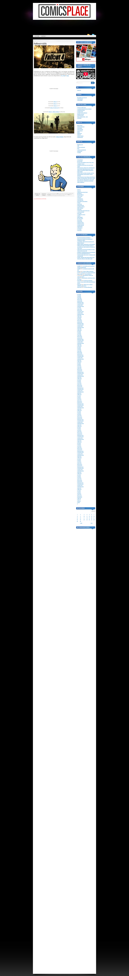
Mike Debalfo (80, 171)
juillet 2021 (79, 361)
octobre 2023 (80, 326)
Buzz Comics (79, 125)
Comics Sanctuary (80, 126)
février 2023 (79, 336)
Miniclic (78, 271)
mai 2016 (79, 413)
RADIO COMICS (80, 136)
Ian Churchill (79, 161)
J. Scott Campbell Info (81, 150)
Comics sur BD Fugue (81, 107)
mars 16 (78, 499)
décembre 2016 (80, 403)
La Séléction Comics (81, 214)
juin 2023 (79, 331)
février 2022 (79, 352)
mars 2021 (79, 367)
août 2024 (79, 315)
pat (78, 272)
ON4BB (78, 266)
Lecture (78, 215)
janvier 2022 (79, 353)
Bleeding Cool (80, 144)
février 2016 (79, 417)
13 (91, 516)
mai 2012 (79, 476)
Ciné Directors (80, 99)
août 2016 (79, 409)
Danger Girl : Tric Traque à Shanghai (88, 272)
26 (89, 519)
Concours (79, 197)
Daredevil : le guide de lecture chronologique (86, 252)
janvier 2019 (79, 370)
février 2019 (79, 369)
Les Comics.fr (80, 130)
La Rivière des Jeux (81, 110)
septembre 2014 (80, 439)
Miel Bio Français (80, 114)
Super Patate (80, 274)
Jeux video (49, 194)
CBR (78, 146)
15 (77, 517)
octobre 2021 (80, 357)
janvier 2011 (79, 497)
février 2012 (79, 480)
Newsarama (79, 151)
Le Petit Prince (80, 111)
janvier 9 (79, 501)
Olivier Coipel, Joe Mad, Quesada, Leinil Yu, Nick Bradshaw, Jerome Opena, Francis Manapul (85, 174)
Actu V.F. (79, 189)
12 (89, 516)
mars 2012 (79, 478)
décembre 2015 (80, 419)
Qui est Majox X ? (88, 274)
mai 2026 (79, 295)
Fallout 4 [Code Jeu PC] (54, 107)
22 (77, 519)
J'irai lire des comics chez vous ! (83, 210)
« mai (81, 523)
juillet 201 (79, 498)
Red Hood (79, 287)
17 (84, 517)
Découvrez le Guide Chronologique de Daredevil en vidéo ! (84, 239)
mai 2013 (79, 460)
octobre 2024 (80, 312)
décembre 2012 (80, 467)
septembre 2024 (80, 314)
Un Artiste (79, 229)
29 (77, 521)
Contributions (80, 198)
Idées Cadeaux (80, 208)
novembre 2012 (80, 468)
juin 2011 (79, 490)
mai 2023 (79, 332)
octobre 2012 (80, 469)
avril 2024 (79, 318)
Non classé (79, 219)
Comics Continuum (81, 147)
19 (89, 517)
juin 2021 (79, 363)
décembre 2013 (80, 451)
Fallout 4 (55, 101)
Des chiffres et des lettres (82, 201)
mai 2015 (79, 428)
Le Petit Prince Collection (82, 112)
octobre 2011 (80, 485)
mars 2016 (79, 415)
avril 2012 (79, 477)
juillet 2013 (79, 457)
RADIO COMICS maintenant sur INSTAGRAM (86, 244)
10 (84, 516)
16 (80, 517)
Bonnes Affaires (80, 194)
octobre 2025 (80, 305)
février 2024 (79, 320)
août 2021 (79, 360)
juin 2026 (79, 294)
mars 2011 (79, 494)
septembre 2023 (80, 327)
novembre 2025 (80, 303)
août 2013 (79, 456)
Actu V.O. (79, 190)
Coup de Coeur (80, 200)
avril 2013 (79, 461)
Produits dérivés (80, 225)
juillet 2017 (79, 394)
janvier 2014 (79, 449)
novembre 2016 (80, 405)
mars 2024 (79, 319)
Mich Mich (79, 284)
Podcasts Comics (80, 223)
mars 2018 (79, 384)
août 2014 (79, 440)
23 (80, 519)
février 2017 (79, 401)
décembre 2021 (80, 355)
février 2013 (79, 464)
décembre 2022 (80, 339)
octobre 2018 (80, 374)
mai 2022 (79, 348)
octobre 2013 (80, 453)
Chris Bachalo (80, 159)
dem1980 (79, 280)
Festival (78, 202)
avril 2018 (79, 382)
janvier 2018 (79, 386)
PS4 (64, 75)
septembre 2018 (80, 376)
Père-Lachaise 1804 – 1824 (82, 116)
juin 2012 (79, 474)
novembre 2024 (80, 311)
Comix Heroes (80, 129)
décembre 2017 (80, 388)
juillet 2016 (79, 410)
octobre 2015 (80, 422)
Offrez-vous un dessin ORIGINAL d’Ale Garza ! (85, 285)
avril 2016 (79, 414)
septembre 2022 (80, 343)
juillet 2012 (79, 473)
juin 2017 (79, 395)
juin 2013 (79, 459)
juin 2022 (79, 347)
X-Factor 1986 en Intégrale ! (88, 271)
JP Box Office (79, 100)
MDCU (78, 132)
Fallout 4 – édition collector (54, 111)
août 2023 (79, 328)
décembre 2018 (80, 372)
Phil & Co (79, 134)
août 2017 (79, 393)
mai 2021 (79, 364)
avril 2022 (79, 349)
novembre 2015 (80, 420)
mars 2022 (79, 351)
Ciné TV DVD (79, 196)
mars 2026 (79, 298)
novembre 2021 (80, 356)
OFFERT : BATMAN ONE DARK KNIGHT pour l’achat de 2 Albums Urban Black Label (86, 258)
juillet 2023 (79, 330)
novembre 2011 (80, 484)
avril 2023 (79, 334)
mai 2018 (79, 381)
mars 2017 (79, 399)
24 (84, 519)
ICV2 (78, 148)
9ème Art (79, 90)
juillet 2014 (79, 442)
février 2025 (79, 310)
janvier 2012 (79, 481)
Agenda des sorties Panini (82, 192)
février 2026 (79, 299)
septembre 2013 (80, 455)
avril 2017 (79, 398)
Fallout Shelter (59, 137)
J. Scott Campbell (80, 212)
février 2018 (79, 385)
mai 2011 (79, 492)
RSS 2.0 (69, 194)
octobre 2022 (80, 341)
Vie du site (79, 230)
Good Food (79, 204)
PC (62, 75)
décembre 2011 (80, 482)
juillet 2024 (79, 316)
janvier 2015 (79, 434)
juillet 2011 (79, 489)
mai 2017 (79, 397)
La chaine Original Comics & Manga (84, 109)
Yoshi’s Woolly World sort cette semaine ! (42, 40)
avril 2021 (79, 365)
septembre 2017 (80, 391)
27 (91, 519)
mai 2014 (79, 444)
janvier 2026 (79, 301)
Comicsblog (79, 128)
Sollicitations (79, 227)
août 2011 (79, 488)
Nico (57, 193)
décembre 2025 (80, 302)
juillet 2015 (79, 426)
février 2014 (79, 448)
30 (80, 521)
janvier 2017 (79, 402)
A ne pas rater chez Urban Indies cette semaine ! (65, 40)
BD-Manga (79, 193)
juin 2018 (79, 380)
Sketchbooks (80, 226)
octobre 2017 (80, 390)
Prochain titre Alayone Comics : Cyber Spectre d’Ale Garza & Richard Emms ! (86, 282)
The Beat (79, 152)
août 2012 (79, 472)
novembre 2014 (80, 436)
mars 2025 (79, 309)
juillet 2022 (79, 345)
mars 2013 (79, 463)
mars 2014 (79, 447)
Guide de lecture (80, 205)
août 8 (78, 502)
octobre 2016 (80, 406)
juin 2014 (79, 443)
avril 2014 (79, 446)
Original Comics (80, 115)
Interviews (79, 209)
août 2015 (79, 424)
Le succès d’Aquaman (88, 287)
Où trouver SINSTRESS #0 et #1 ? (83, 253)
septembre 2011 (80, 486)
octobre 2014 (80, 438)
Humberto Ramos (81, 206)
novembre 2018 (80, 373)
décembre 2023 (80, 323)
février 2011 (79, 496)
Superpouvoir (80, 137)
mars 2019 (79, 368)
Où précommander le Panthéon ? (84, 237)
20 (91, 517)
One (68, 75)
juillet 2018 (79, 378)
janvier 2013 (79, 465)
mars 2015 (79, 431)
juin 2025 (79, 307)
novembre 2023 (80, 324)
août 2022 (79, 344)
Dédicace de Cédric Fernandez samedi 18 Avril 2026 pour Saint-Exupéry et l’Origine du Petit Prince (86, 247)
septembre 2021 (80, 359)
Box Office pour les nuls (82, 97)
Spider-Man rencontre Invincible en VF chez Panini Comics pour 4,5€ (86, 250)
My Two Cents (80, 218)
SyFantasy (79, 118)
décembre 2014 (80, 435)
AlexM (78, 278)
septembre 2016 (80, 407)
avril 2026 (79, 297)
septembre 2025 (80, 306)
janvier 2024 (79, 322)
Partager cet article (37, 194)
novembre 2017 (80, 389)
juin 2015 (79, 427)
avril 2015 (79, 430)
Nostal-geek (79, 221)
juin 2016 (79, 411)
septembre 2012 (80, 470)
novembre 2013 (80, 452)
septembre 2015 (80, 423)
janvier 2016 (79, 418)
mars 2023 (79, 335)
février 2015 (79, 432)
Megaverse (79, 133)
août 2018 (79, 377)
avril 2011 (79, 493)
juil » (92, 523)
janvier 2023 (79, 338)
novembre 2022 (80, 340)
